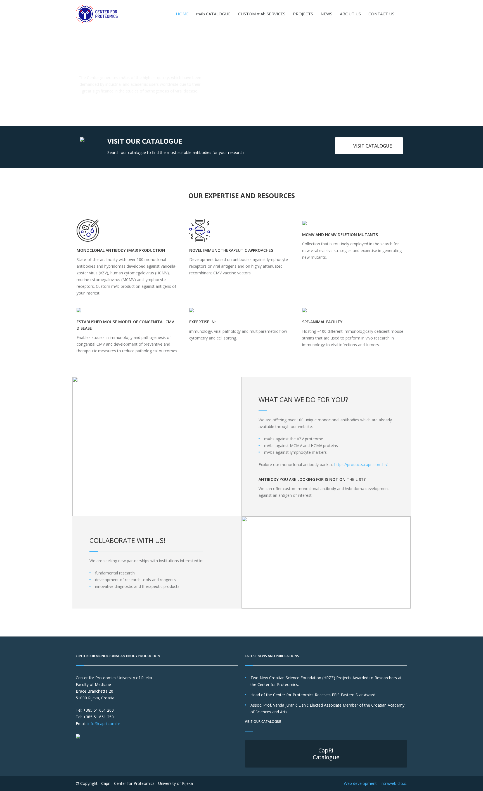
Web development (360, 783)
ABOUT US (350, 13)
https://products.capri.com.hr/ (360, 464)
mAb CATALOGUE (213, 13)
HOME (182, 13)
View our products (143, 105)
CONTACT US (381, 13)
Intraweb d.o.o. (393, 783)
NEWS (326, 13)
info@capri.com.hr (103, 723)
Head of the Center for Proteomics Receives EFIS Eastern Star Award (312, 694)
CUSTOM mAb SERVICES (261, 13)
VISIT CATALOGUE (372, 146)
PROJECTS (303, 13)
